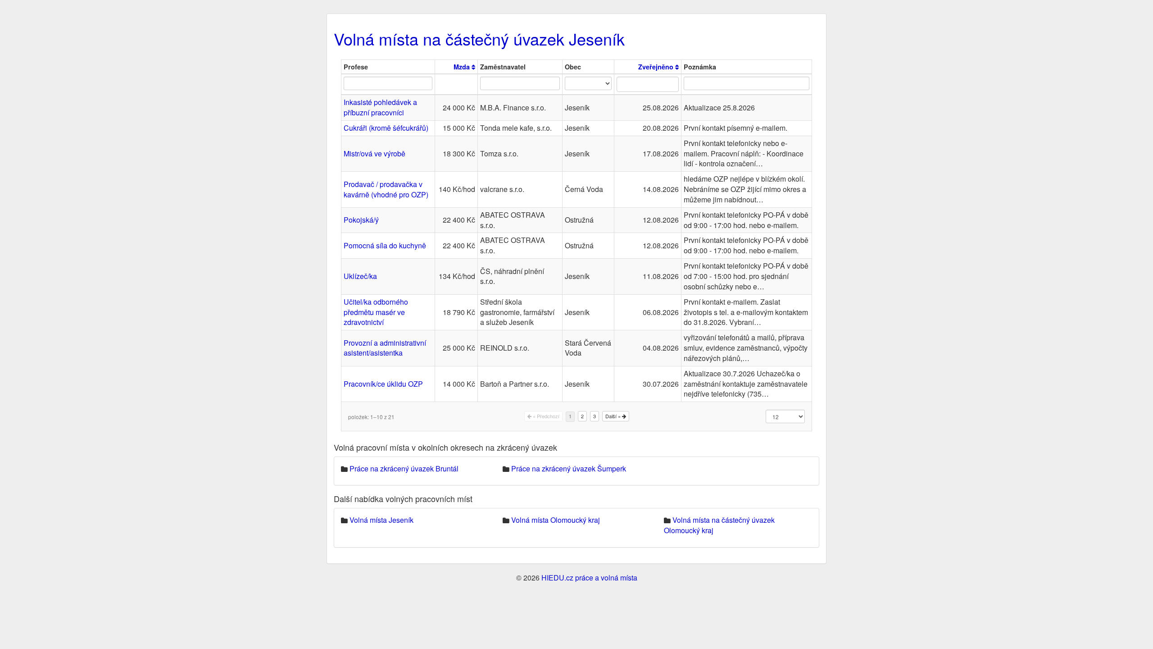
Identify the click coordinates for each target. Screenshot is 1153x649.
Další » (613, 416)
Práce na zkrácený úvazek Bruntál (404, 468)
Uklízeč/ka (360, 276)
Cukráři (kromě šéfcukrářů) (386, 128)
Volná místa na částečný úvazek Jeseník (479, 38)
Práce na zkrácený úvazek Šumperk (568, 468)
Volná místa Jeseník (381, 520)
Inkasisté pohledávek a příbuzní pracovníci (380, 107)
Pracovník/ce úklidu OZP (383, 384)
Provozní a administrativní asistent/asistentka (385, 348)
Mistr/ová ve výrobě (374, 153)
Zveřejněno (656, 66)
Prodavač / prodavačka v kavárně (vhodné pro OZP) (386, 189)
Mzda (463, 66)
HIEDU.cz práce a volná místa (589, 577)
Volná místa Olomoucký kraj (555, 520)
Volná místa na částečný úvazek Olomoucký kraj (719, 525)
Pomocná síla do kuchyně (385, 245)
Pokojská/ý (361, 220)
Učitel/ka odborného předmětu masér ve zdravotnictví (376, 312)
